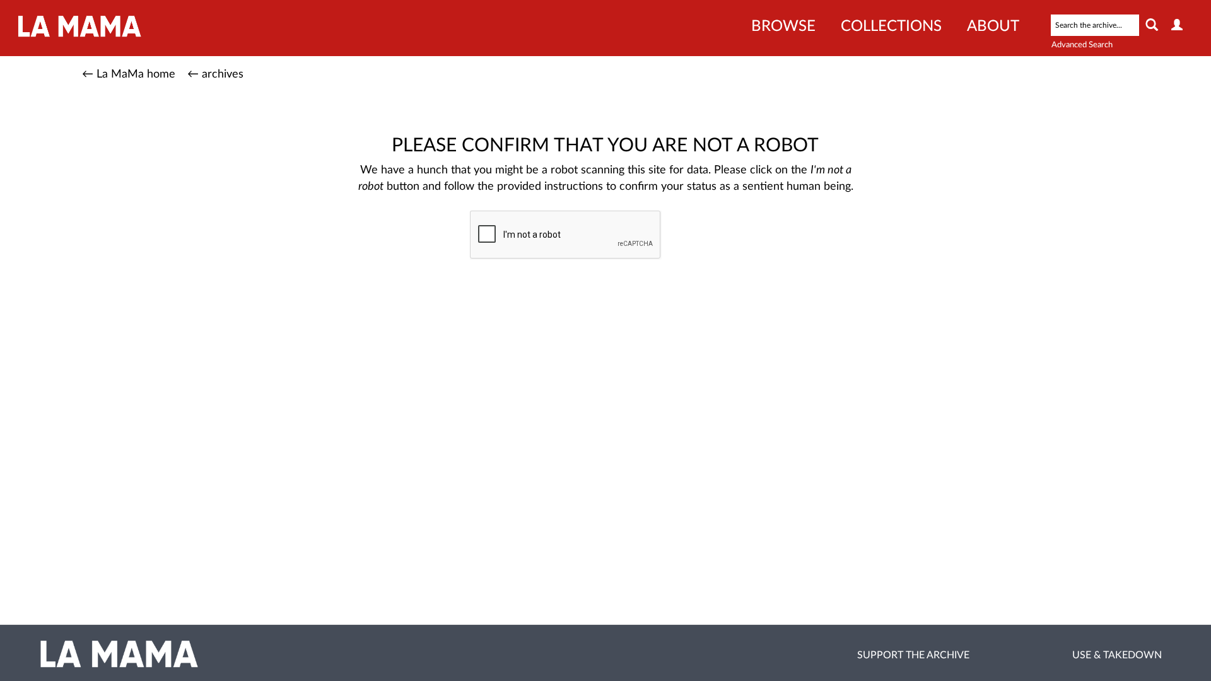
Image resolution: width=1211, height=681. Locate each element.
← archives (215, 74)
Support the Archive (913, 655)
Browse (783, 26)
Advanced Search (1082, 45)
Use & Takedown (1117, 655)
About (993, 26)
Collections (891, 26)
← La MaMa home (128, 74)
